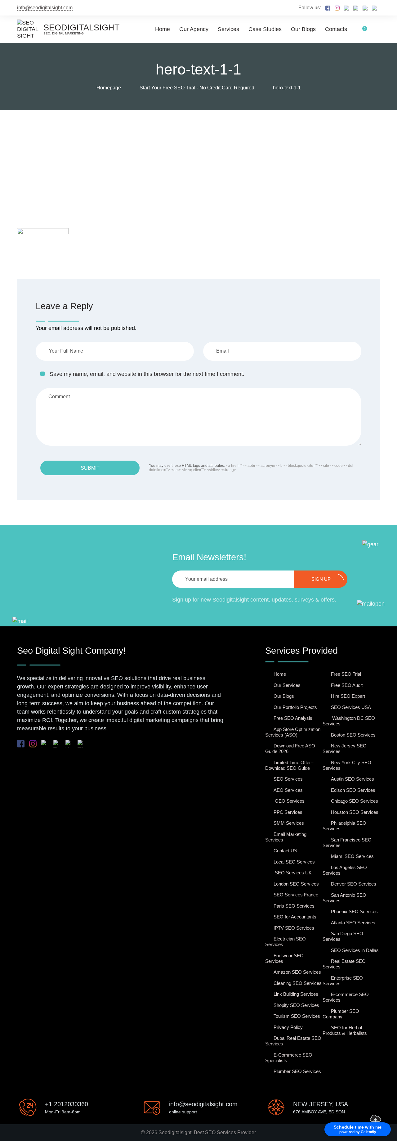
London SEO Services (296, 883)
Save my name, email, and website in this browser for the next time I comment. (147, 374)
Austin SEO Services (352, 779)
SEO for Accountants (295, 916)
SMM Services (289, 823)
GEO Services (289, 801)
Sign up (321, 579)
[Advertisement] (198, 156)
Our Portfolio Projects (295, 707)
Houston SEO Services (354, 812)
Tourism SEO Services (297, 1016)
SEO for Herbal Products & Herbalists (345, 1030)
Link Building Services (296, 994)
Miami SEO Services (352, 856)
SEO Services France (296, 894)
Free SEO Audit (347, 685)
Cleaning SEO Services (298, 983)
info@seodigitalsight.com (45, 7)
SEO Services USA (351, 707)
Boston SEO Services (353, 734)
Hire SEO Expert (348, 696)
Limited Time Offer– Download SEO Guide (289, 765)
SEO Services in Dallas (355, 950)
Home (162, 29)
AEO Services (288, 790)
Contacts (336, 29)
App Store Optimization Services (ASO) (292, 732)
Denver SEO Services (353, 883)
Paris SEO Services (294, 906)
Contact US (285, 850)
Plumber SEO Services (297, 1071)
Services (228, 29)
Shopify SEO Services (296, 1005)
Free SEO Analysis (293, 718)
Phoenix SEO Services (354, 911)
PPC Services (288, 812)
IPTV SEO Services (294, 928)
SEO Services (288, 779)
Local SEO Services (294, 861)
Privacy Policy (288, 1027)
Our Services (287, 685)
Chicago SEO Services (354, 801)
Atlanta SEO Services (353, 922)
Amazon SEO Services (297, 972)
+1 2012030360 (66, 1104)
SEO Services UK (293, 872)
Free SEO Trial (346, 674)
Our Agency (193, 29)
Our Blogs (303, 29)
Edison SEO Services (353, 790)
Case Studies (265, 29)
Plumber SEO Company (341, 1013)
